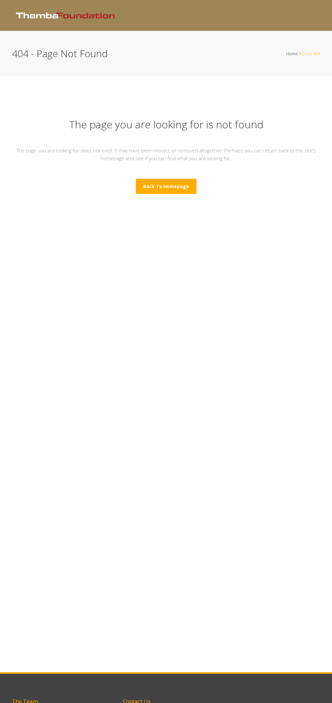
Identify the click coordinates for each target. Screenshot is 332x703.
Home (292, 54)
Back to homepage (166, 186)
